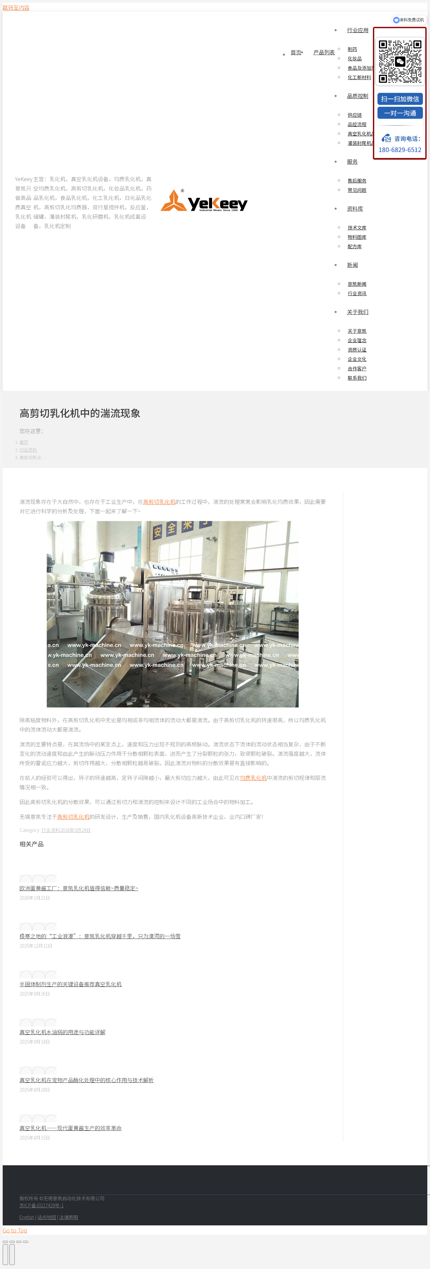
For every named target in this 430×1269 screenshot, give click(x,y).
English (26, 1217)
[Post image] (37, 879)
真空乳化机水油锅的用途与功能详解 (62, 1032)
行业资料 (50, 830)
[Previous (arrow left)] (5, 1254)
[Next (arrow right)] (12, 1254)
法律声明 (68, 1217)
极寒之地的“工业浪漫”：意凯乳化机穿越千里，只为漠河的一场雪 (100, 936)
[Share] (12, 1242)
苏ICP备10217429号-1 (41, 1205)
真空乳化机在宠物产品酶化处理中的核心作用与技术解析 (86, 1080)
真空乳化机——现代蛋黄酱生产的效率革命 (70, 1128)
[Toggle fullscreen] (19, 1242)
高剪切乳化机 (159, 501)
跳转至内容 (16, 7)
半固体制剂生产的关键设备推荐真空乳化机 (70, 984)
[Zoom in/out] (25, 1242)
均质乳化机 (253, 778)
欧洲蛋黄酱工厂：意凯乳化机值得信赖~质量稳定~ (78, 888)
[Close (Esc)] (5, 1242)
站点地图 (46, 1217)
